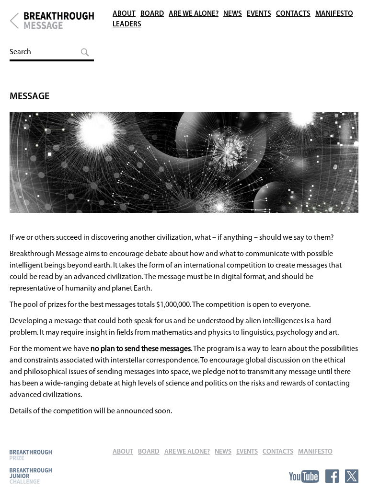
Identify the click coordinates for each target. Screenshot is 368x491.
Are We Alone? (193, 14)
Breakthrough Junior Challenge (31, 476)
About (124, 14)
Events (259, 14)
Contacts (293, 14)
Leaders (127, 24)
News (232, 14)
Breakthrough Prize (31, 454)
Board (152, 14)
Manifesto (334, 14)
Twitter (351, 476)
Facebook (332, 476)
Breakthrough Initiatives (14, 20)
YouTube (304, 476)
